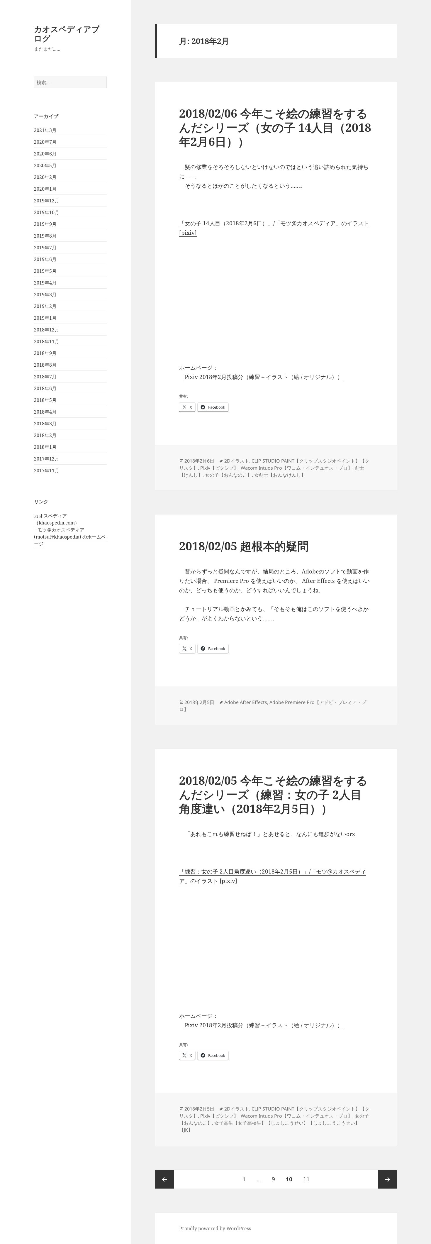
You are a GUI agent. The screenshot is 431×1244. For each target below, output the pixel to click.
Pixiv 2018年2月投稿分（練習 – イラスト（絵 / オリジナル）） (264, 377)
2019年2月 (45, 306)
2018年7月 (45, 376)
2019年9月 (45, 224)
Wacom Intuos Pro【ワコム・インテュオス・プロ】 (296, 468)
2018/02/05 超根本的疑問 (244, 546)
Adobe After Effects (245, 702)
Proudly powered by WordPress (215, 1228)
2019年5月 (45, 271)
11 (306, 1182)
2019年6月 (45, 259)
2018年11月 (46, 341)
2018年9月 (45, 353)
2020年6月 (45, 153)
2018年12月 (46, 329)
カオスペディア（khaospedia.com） (56, 519)
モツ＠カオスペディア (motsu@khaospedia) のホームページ (70, 537)
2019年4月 (45, 283)
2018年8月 (45, 365)
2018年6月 (45, 388)
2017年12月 (46, 459)
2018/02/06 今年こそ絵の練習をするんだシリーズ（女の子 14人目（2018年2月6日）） (275, 127)
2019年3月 (45, 294)
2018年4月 (45, 412)
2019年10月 (46, 212)
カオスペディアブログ (67, 33)
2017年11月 (46, 470)
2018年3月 (45, 423)
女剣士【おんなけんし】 (280, 475)
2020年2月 (45, 177)
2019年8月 (45, 236)
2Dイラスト (236, 461)
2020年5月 (45, 165)
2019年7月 (45, 247)
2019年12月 (46, 200)
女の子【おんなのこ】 (228, 475)
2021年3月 (45, 130)
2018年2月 (45, 435)
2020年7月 (45, 142)
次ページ (387, 1179)
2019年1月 (45, 318)
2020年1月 (45, 189)
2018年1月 (45, 447)
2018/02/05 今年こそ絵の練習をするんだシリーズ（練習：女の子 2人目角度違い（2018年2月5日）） (273, 794)
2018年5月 (45, 400)
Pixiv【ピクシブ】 (219, 468)
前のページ (164, 1179)
